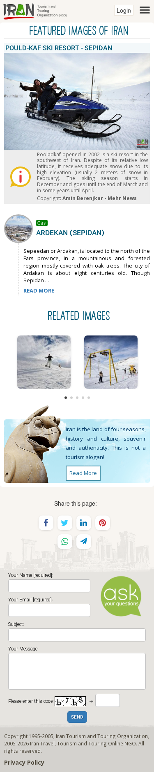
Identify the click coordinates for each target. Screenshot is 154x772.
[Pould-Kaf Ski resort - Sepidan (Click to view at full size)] (110, 362)
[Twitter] (64, 522)
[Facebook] (46, 522)
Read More (83, 473)
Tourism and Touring (82, 743)
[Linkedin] (83, 522)
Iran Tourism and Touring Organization (102, 736)
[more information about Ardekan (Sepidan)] (20, 228)
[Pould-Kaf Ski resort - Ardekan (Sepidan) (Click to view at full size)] (43, 362)
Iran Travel (42, 743)
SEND (77, 717)
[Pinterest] (102, 522)
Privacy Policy (24, 762)
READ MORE (38, 290)
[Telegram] (83, 541)
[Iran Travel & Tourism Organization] (35, 10)
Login (124, 10)
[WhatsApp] (64, 541)
